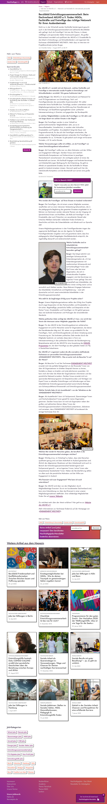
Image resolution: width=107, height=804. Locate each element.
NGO (9, 58)
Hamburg (26, 763)
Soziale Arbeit (12, 62)
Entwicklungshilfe (23, 62)
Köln (33, 763)
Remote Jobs (22, 732)
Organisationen (58, 2)
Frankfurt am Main (20, 772)
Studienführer (44, 781)
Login (97, 2)
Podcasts (49, 2)
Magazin (43, 2)
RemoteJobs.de (12, 799)
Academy (42, 784)
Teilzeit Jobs (12, 732)
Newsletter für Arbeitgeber (80, 784)
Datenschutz (11, 784)
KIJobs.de (10, 797)
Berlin (10, 763)
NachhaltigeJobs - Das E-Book (81, 781)
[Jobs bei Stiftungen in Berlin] (21, 600)
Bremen (31, 772)
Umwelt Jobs (12, 741)
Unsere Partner (12, 789)
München (17, 763)
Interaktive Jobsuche (33, 2)
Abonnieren (77, 191)
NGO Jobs (27, 736)
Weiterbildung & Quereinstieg (21, 58)
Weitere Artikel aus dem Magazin (25, 543)
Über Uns (10, 786)
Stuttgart (20, 768)
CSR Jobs (22, 741)
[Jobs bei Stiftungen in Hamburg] (21, 689)
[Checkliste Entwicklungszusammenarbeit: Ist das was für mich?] (53, 600)
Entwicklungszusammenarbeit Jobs (19, 750)
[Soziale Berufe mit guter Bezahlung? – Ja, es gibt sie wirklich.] (85, 642)
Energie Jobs (12, 745)
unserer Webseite (56, 496)
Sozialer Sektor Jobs (26, 745)
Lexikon (41, 791)
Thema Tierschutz (45, 786)
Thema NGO (43, 789)
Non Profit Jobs (28, 754)
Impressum (11, 781)
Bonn (9, 772)
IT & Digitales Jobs (14, 754)
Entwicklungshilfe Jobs (15, 759)
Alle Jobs (26, 150)
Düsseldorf (11, 768)
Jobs (22, 2)
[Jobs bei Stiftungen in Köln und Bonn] (85, 558)
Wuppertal (29, 768)
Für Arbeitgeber (89, 2)
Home (40, 6)
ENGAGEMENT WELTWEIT (81, 363)
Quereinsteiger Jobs (14, 736)
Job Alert (69, 2)
